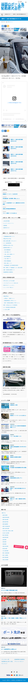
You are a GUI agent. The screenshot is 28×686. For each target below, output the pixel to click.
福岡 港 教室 (5, 515)
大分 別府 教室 (5, 550)
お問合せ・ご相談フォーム (9, 298)
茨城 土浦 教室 (5, 559)
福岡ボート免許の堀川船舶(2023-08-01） (17, 147)
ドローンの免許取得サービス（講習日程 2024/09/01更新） (14, 203)
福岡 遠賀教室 (5, 524)
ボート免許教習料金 (7, 243)
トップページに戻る (14, 184)
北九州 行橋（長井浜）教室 (8, 530)
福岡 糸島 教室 (5, 519)
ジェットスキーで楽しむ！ (9, 287)
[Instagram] (16, 672)
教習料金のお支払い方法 (8, 245)
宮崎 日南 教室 (5, 546)
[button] (26, 547)
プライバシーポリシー (19, 661)
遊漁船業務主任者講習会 (8, 272)
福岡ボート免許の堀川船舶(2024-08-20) (17, 155)
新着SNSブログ (10, 21)
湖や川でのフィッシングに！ (9, 285)
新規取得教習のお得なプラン (16, 477)
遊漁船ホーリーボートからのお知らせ (18, 415)
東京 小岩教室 (5, 555)
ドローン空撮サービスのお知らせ (10, 213)
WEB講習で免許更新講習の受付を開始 (18, 467)
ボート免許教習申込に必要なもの (8, 649)
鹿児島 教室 (5, 548)
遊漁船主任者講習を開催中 (15, 457)
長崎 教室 (4, 541)
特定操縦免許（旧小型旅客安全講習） (11, 265)
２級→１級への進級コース (9, 254)
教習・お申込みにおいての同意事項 (10, 305)
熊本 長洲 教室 (5, 535)
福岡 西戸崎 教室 (6, 517)
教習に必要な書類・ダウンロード (10, 240)
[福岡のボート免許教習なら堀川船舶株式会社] (12, 6)
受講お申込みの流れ (7, 238)
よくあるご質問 (6, 309)
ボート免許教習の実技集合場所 (9, 307)
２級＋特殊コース (7, 258)
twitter (19, 2)
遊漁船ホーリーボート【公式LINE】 (10, 194)
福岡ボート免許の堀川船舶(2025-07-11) (17, 170)
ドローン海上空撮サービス (15, 436)
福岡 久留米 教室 (6, 528)
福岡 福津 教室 (5, 521)
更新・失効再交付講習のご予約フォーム (12, 302)
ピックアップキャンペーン (9, 223)
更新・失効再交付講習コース (9, 269)
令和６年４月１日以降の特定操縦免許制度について (18, 426)
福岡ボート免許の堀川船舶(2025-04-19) (17, 140)
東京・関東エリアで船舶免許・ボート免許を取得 (13, 267)
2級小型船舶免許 (7, 256)
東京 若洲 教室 (5, 557)
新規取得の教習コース (8, 247)
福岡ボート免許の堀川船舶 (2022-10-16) (18, 489)
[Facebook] (14, 672)
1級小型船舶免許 (7, 249)
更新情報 (5, 225)
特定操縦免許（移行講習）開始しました (11, 198)
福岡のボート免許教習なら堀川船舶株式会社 (14, 680)
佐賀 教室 (4, 539)
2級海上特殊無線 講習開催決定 (9, 208)
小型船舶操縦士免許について (9, 236)
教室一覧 (3, 512)
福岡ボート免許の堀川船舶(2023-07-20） (17, 162)
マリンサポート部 (5, 659)
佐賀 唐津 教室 (5, 537)
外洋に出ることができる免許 (9, 280)
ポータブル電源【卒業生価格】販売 (9, 590)
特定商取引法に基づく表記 (7, 661)
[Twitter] (11, 672)
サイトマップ (4, 663)
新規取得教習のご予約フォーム (10, 300)
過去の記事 (23, 189)
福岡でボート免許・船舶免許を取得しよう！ (18, 499)
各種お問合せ (6, 296)
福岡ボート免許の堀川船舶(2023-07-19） (8, 179)
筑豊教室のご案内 (14, 405)
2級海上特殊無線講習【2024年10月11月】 (18, 447)
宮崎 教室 (4, 544)
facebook (21, 2)
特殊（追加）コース (8, 263)
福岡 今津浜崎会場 (6, 526)
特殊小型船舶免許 (7, 260)
